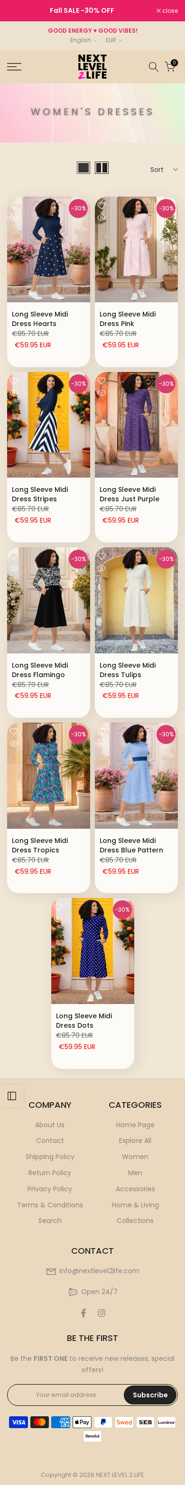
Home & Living (135, 1205)
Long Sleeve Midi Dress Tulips (128, 670)
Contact (50, 1140)
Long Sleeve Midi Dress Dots (84, 1020)
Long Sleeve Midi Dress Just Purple (129, 494)
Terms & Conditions (50, 1205)
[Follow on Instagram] (101, 1313)
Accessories (135, 1189)
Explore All (135, 1140)
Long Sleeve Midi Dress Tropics (40, 845)
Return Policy (49, 1172)
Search (50, 1220)
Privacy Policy (50, 1189)
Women (135, 1156)
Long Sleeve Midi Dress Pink (128, 318)
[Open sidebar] (12, 1096)
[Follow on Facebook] (83, 1313)
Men (135, 1172)
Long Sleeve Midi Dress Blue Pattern (131, 845)
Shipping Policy (50, 1156)
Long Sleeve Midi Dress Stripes (40, 494)
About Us (50, 1125)
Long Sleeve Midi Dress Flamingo (40, 670)
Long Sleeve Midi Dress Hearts (40, 318)
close (169, 11)
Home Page (135, 1125)
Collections (135, 1220)
